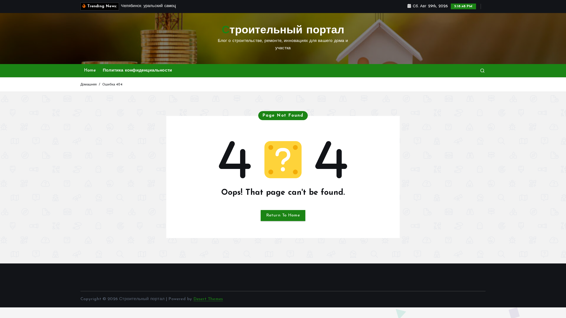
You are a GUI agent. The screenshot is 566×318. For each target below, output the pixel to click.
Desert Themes (208, 299)
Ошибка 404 (112, 84)
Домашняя (88, 84)
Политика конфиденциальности (137, 70)
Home (90, 70)
